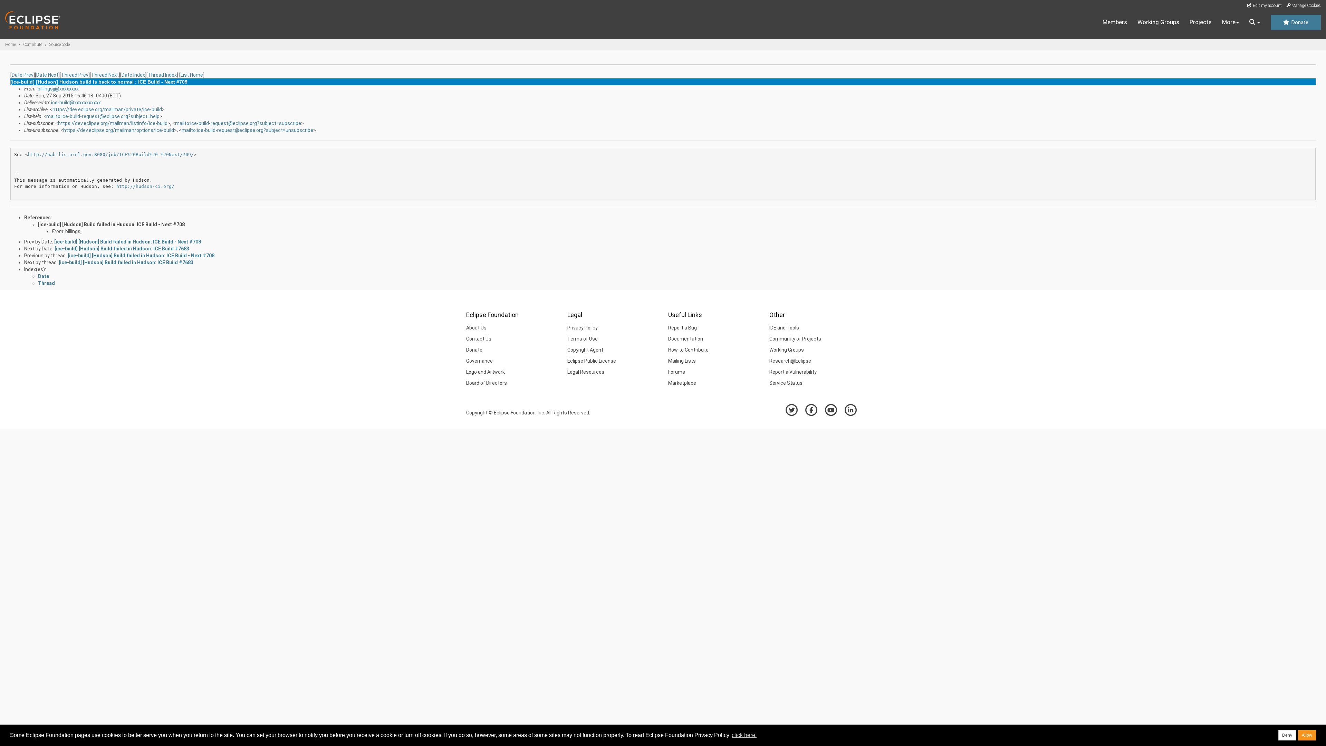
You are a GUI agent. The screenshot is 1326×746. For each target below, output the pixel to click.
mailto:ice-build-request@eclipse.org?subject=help (103, 116)
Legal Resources (585, 372)
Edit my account (1267, 5)
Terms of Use (582, 339)
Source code (59, 44)
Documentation (685, 339)
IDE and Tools (784, 328)
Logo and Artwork (485, 372)
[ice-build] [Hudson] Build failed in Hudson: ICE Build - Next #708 (111, 224)
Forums (676, 372)
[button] (1254, 22)
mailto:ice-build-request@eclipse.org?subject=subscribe (238, 123)
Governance (479, 361)
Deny (1287, 735)
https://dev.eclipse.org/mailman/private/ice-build (107, 109)
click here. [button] (744, 735)
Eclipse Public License (591, 361)
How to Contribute (688, 350)
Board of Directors (486, 383)
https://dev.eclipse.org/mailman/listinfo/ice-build (112, 123)
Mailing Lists (682, 361)
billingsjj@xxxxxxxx (58, 89)
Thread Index (162, 75)
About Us (476, 328)
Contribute (32, 44)
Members (1115, 22)
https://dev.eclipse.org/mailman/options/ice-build (118, 130)
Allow (1307, 735)
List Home (192, 75)
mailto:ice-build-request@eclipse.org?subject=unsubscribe (247, 130)
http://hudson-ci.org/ (145, 186)
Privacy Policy (582, 328)
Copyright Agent (585, 350)
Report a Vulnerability (793, 372)
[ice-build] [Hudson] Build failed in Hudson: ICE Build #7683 (122, 248)
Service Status (786, 383)
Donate (1299, 22)
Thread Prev (74, 75)
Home (10, 44)
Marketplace (682, 383)
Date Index (133, 75)
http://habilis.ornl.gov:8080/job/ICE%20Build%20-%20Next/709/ (111, 154)
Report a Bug (682, 328)
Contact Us (478, 339)
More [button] (1229, 22)
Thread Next (105, 75)
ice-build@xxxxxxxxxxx (76, 102)
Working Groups (1158, 22)
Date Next (47, 75)
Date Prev (22, 75)
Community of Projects (795, 339)
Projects (1201, 22)
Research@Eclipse (790, 361)
